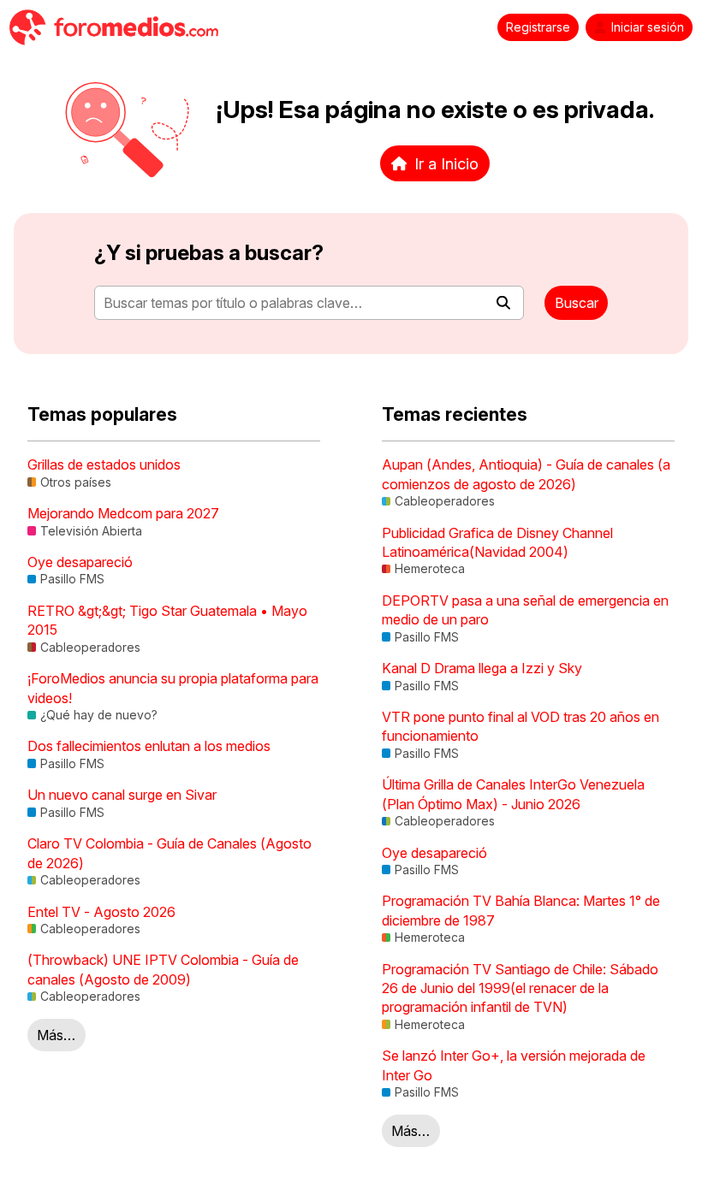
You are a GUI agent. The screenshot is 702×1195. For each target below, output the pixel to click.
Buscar (576, 302)
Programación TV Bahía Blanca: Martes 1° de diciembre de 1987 (521, 910)
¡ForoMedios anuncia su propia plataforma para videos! (172, 688)
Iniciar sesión (647, 27)
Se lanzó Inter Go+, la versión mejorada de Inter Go (513, 1065)
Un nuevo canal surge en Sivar (122, 794)
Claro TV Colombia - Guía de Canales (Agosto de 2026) (169, 853)
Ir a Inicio (446, 163)
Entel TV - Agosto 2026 (101, 911)
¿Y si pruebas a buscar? (209, 252)
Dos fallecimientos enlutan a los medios (149, 745)
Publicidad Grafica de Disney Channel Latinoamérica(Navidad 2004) (497, 542)
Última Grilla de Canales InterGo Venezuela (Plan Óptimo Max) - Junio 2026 (513, 794)
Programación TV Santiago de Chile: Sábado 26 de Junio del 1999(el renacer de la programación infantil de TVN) (520, 988)
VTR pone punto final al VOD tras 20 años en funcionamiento (520, 726)
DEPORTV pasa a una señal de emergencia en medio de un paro (525, 610)
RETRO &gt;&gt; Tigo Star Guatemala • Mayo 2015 (167, 620)
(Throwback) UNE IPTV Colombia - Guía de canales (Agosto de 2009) (163, 969)
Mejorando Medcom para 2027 (123, 513)
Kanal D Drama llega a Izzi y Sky (482, 668)
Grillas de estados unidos (104, 464)
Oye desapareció (80, 562)
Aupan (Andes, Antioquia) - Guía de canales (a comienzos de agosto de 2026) (526, 474)
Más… (56, 1035)
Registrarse (538, 27)
